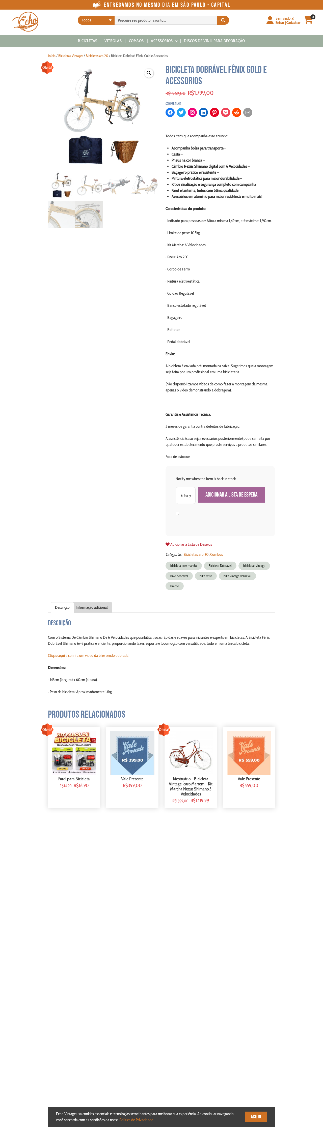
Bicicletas (87, 40)
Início (52, 55)
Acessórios (162, 40)
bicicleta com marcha (183, 566)
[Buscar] (223, 20)
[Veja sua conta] (270, 20)
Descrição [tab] (62, 607)
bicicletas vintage (254, 566)
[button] (148, 73)
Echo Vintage (25, 22)
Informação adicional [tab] (92, 607)
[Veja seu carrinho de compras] (308, 21)
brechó (174, 586)
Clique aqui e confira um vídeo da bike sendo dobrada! (88, 655)
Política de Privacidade (136, 1119)
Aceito (256, 1117)
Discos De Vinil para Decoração (214, 40)
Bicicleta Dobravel (220, 566)
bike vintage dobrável (237, 576)
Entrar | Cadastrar (288, 22)
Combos (136, 40)
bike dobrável (179, 576)
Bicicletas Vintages (70, 55)
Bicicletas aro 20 (97, 55)
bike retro (206, 576)
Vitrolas (113, 40)
